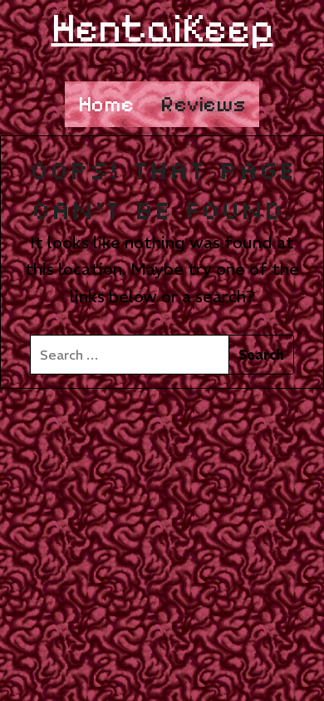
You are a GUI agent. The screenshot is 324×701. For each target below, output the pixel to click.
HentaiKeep (162, 27)
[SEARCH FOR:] (129, 355)
